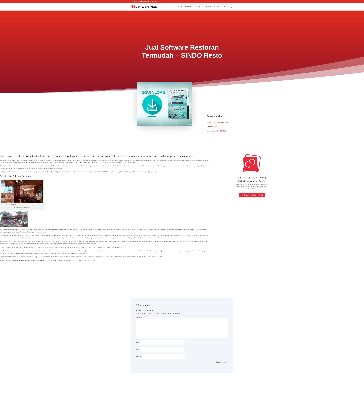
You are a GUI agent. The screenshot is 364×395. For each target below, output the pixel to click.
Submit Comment (222, 362)
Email (138, 349)
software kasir (177, 235)
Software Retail (223, 122)
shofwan (219, 116)
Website (138, 356)
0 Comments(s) (212, 126)
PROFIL (219, 6)
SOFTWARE (188, 6)
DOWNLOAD (197, 6)
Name (138, 342)
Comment (139, 317)
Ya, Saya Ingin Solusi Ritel (252, 195)
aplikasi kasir (211, 122)
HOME (180, 6)
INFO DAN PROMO (209, 6)
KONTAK (226, 6)
